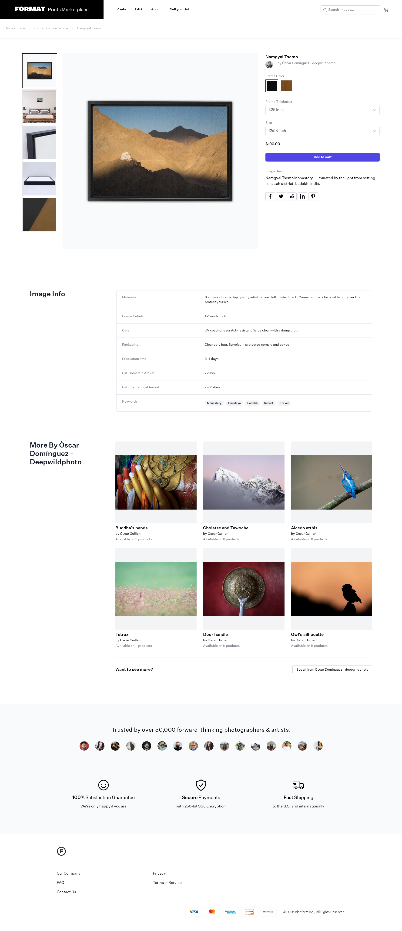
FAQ (138, 9)
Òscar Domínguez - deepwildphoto (308, 63)
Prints (121, 9)
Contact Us (66, 892)
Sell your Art (179, 9)
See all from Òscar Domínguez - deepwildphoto (332, 669)
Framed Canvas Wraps (51, 28)
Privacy (159, 874)
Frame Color (274, 76)
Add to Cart (323, 157)
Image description (279, 171)
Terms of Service (167, 883)
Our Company (69, 874)
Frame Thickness (278, 101)
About (156, 9)
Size (268, 122)
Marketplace (15, 28)
